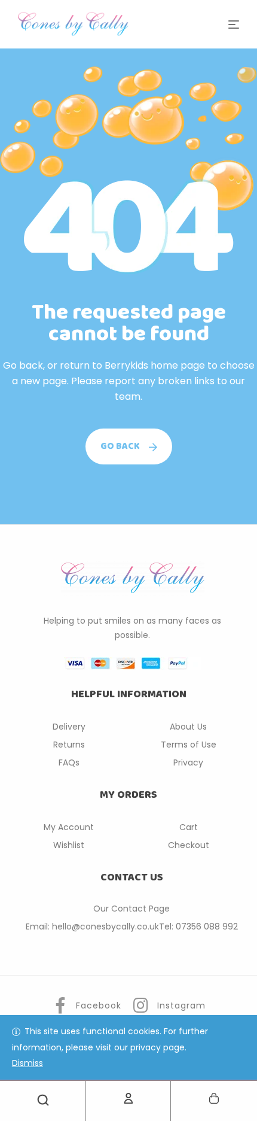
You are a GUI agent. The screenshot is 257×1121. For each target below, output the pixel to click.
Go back (120, 446)
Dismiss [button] (27, 1063)
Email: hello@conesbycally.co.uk (92, 926)
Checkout (188, 845)
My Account (69, 827)
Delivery (69, 727)
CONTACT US (131, 877)
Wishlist (68, 845)
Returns (69, 745)
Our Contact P (123, 909)
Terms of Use (188, 745)
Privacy (188, 762)
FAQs (69, 762)
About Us (188, 727)
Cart (188, 827)
